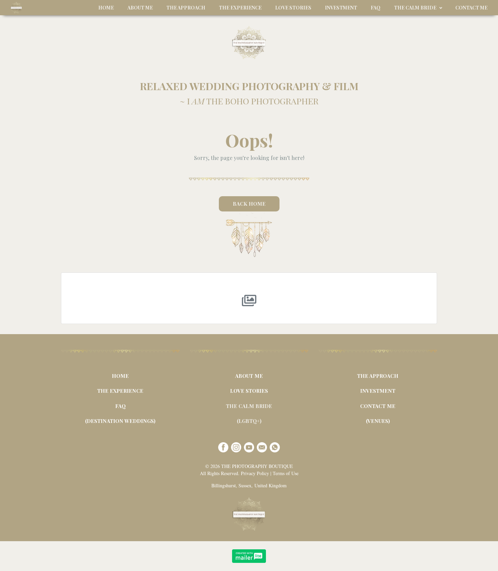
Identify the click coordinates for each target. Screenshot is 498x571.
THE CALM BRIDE (249, 406)
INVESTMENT (377, 390)
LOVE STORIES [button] (293, 7)
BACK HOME (249, 203)
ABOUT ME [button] (140, 7)
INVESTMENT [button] (341, 7)
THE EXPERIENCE (120, 390)
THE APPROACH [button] (185, 7)
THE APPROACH (377, 375)
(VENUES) (378, 420)
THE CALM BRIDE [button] (415, 7)
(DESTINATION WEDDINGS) (120, 420)
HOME (120, 375)
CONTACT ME (377, 406)
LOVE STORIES (249, 390)
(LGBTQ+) (249, 420)
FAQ (120, 406)
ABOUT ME (249, 375)
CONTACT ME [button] (471, 7)
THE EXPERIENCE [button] (240, 7)
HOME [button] (106, 7)
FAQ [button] (375, 7)
